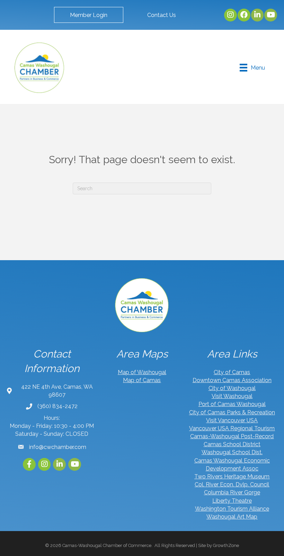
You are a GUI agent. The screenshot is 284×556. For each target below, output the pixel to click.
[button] (88, 15)
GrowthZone (226, 545)
